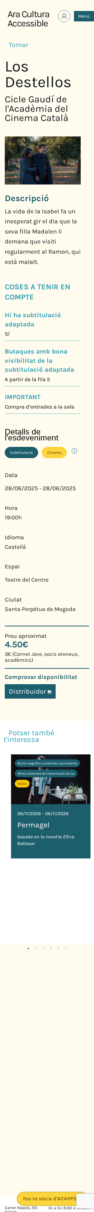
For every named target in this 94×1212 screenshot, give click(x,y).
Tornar (19, 45)
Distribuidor (28, 691)
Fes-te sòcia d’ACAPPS (50, 1199)
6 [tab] (65, 948)
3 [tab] (43, 948)
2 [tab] (35, 948)
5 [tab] (58, 948)
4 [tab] (50, 948)
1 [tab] (28, 948)
